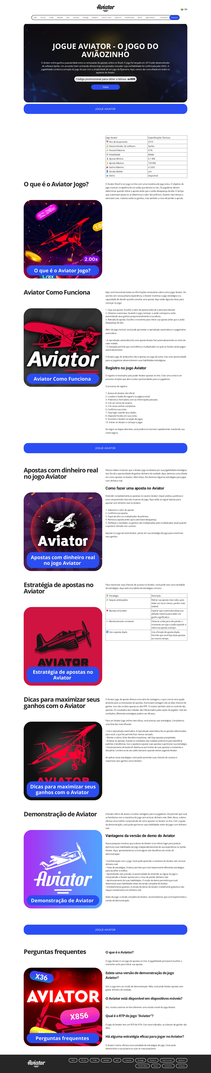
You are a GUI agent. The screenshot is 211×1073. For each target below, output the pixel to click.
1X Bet (51, 17)
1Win (35, 17)
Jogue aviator (105, 109)
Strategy (85, 17)
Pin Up (43, 17)
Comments (164, 17)
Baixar (140, 17)
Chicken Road (129, 17)
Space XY (118, 17)
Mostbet (60, 17)
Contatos (174, 17)
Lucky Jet (76, 17)
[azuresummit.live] (105, 7)
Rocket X (95, 17)
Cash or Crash (106, 17)
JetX (68, 17)
